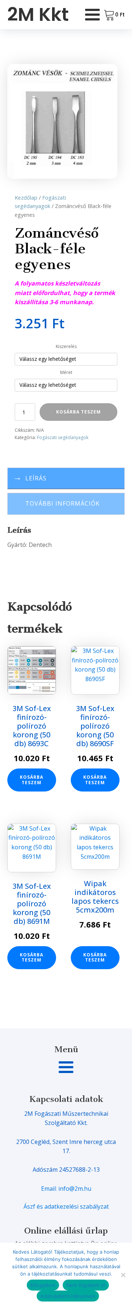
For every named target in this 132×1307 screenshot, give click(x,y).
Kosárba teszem (78, 412)
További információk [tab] (62, 503)
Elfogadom (42, 1285)
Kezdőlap (26, 197)
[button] (104, 76)
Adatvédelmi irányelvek (67, 1296)
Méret (66, 372)
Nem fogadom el (86, 1285)
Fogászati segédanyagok (62, 437)
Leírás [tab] (36, 478)
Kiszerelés (66, 346)
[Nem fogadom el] (122, 1274)
